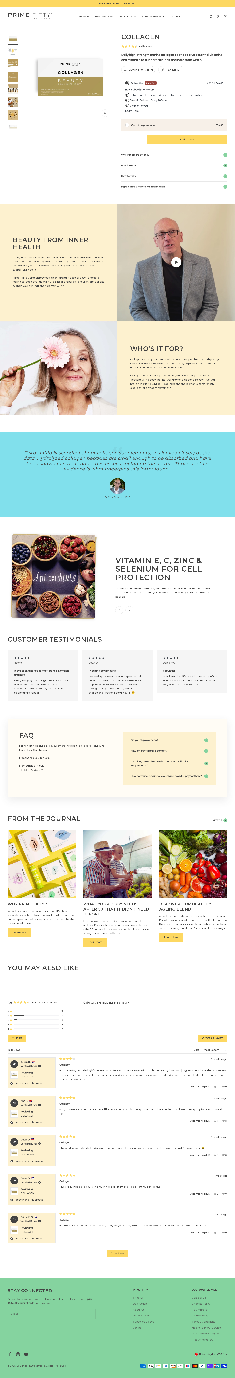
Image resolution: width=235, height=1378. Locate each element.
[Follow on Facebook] (10, 1354)
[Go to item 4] (13, 77)
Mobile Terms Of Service (206, 1328)
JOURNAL (177, 16)
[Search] (211, 16)
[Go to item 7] (13, 115)
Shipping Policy (201, 1303)
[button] (136, 46)
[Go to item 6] (13, 102)
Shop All (138, 1298)
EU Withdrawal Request (206, 1333)
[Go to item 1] (13, 39)
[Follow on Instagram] (18, 1354)
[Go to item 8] (13, 128)
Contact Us (199, 1298)
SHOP (82, 16)
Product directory (202, 1339)
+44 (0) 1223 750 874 (31, 770)
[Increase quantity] (139, 139)
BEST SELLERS (104, 16)
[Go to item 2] (13, 51)
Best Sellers (140, 1303)
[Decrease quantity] (126, 139)
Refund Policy (200, 1309)
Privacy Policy (200, 1315)
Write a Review (216, 1039)
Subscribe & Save (143, 1321)
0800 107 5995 (41, 758)
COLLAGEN (27, 1076)
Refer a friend (141, 1315)
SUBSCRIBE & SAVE (153, 16)
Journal (137, 1328)
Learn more (19, 932)
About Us (139, 1309)
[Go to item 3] (13, 64)
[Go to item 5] (13, 89)
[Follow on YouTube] (26, 1354)
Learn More (132, 111)
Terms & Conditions (203, 1321)
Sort (197, 1050)
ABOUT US (125, 16)
